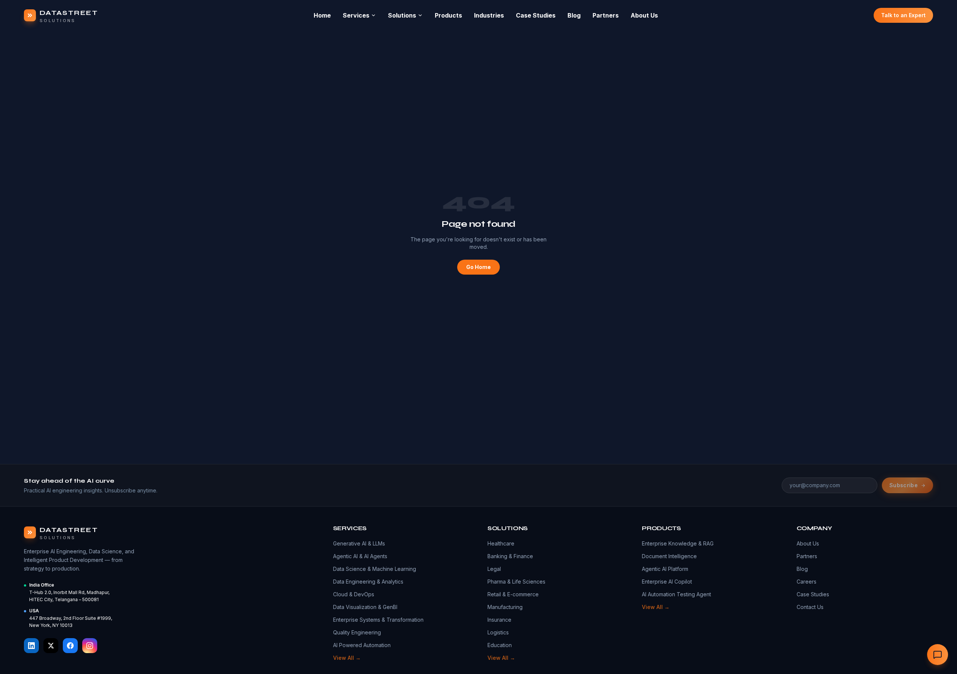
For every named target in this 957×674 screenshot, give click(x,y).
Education (499, 645)
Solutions (402, 15)
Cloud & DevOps (353, 594)
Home (322, 15)
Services (356, 15)
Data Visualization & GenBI (365, 607)
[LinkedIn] (31, 645)
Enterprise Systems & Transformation (378, 619)
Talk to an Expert (903, 15)
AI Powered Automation (362, 645)
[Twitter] (50, 645)
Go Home (478, 267)
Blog (574, 15)
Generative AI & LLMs (359, 543)
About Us (644, 15)
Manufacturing (505, 607)
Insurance (499, 619)
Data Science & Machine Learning (374, 569)
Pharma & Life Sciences (516, 581)
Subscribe (903, 485)
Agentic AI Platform (665, 569)
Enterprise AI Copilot (667, 581)
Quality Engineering (357, 632)
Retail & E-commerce (513, 594)
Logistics (498, 632)
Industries (489, 15)
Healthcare (500, 543)
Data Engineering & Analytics (368, 581)
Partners (606, 15)
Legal (494, 569)
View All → (347, 658)
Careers (806, 581)
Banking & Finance (510, 556)
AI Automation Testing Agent (676, 594)
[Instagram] (89, 645)
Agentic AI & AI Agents (360, 556)
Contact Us (810, 607)
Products (448, 15)
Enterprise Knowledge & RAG (678, 543)
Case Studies (536, 15)
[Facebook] (70, 645)
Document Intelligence (669, 556)
